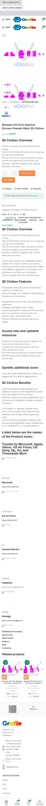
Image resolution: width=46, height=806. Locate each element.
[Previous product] (3, 107)
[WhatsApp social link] (20, 214)
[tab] (10, 218)
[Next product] (8, 107)
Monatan (12, 691)
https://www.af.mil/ (9, 520)
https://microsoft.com (10, 487)
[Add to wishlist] (19, 662)
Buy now (8, 180)
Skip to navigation (11, 2)
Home (4, 102)
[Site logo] (24, 19)
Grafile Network (11, 776)
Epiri (4, 784)
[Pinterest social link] (14, 214)
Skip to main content (12, 8)
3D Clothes (14, 102)
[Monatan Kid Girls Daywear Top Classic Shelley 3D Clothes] (34, 669)
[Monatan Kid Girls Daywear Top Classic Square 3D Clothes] (12, 669)
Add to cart (27, 173)
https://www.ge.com (10, 554)
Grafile (5, 780)
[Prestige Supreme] (12, 709)
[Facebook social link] (8, 214)
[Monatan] (33, 709)
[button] (4, 677)
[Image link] (12, 723)
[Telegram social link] (24, 214)
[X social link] (11, 214)
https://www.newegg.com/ (12, 621)
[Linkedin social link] (17, 214)
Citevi (5, 789)
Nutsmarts (7, 793)
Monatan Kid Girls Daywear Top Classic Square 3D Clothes (12, 683)
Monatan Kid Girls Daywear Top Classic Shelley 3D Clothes (34, 683)
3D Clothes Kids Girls (30, 102)
